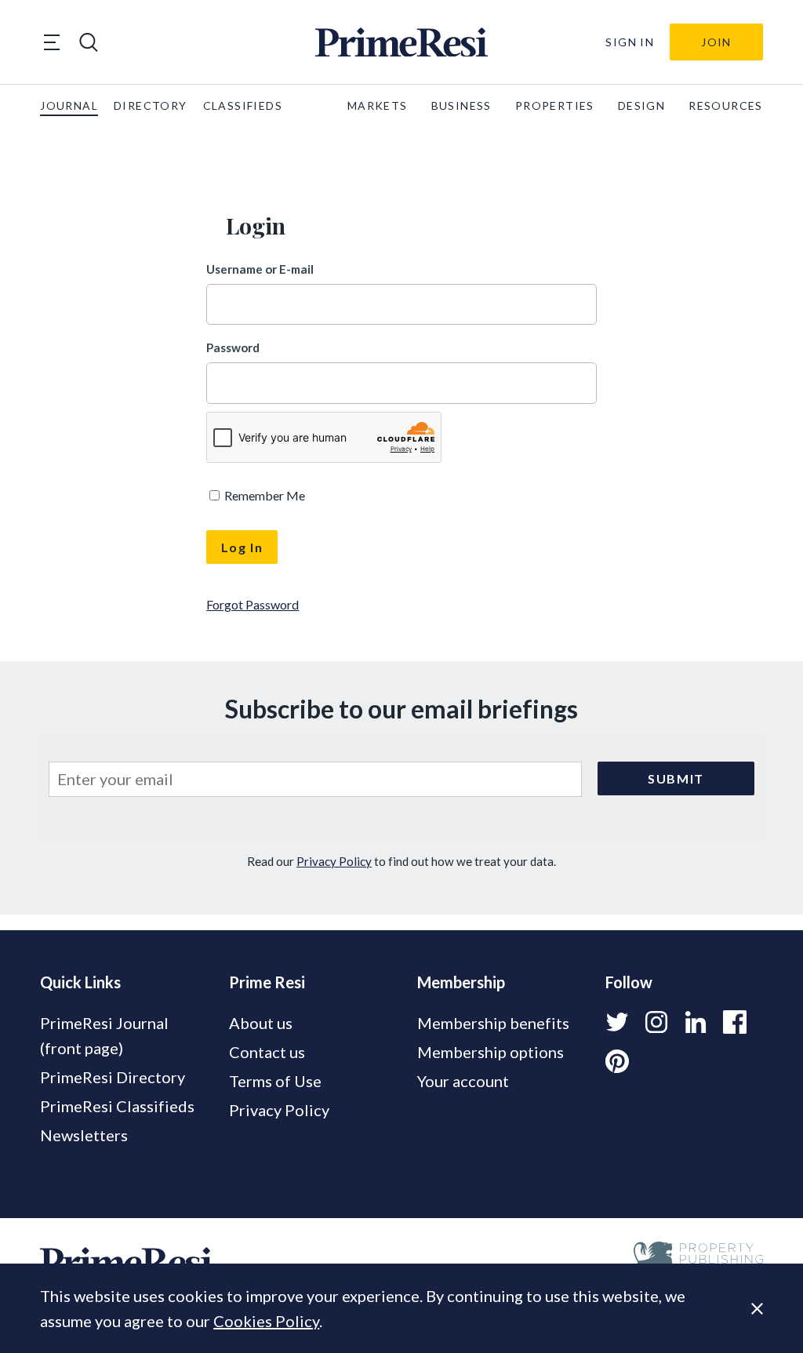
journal (69, 105)
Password (233, 347)
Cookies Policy (266, 1320)
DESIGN (641, 105)
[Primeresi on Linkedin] (695, 1022)
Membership (461, 982)
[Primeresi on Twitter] (617, 1022)
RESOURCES (726, 105)
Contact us (267, 1051)
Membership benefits (493, 1022)
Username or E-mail (260, 269)
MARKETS (377, 105)
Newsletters (84, 1135)
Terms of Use (275, 1080)
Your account (463, 1080)
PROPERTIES (554, 105)
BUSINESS (461, 105)
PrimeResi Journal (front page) (104, 1035)
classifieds (242, 105)
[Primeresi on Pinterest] (617, 1061)
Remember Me (263, 495)
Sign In (629, 42)
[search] (88, 42)
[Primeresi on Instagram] (656, 1022)
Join (716, 42)
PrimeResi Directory (112, 1076)
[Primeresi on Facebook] (735, 1022)
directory (150, 105)
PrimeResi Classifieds (117, 1106)
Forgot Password (252, 604)
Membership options (490, 1051)
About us (260, 1022)
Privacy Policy (334, 861)
